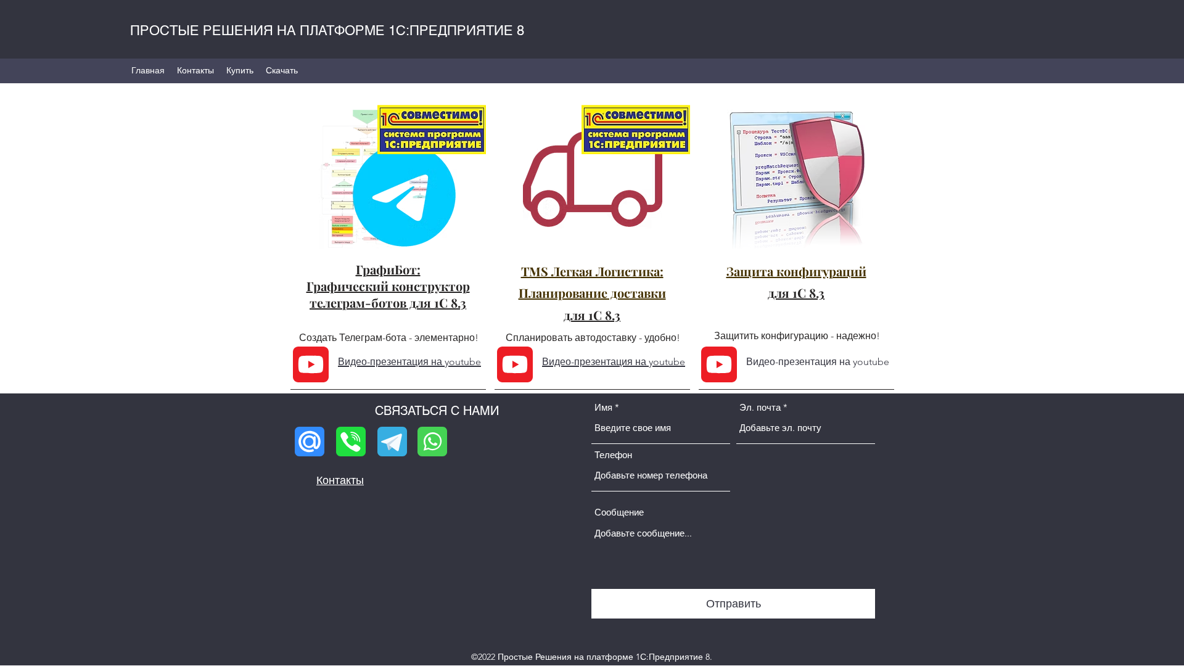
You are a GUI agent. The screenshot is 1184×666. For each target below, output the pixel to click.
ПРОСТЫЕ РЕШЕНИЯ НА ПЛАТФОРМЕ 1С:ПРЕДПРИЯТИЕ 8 (327, 30)
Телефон (613, 454)
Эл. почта (760, 407)
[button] (282, 71)
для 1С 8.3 (592, 314)
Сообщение (619, 512)
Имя (603, 407)
